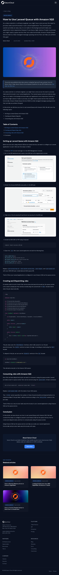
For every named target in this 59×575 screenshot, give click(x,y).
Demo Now (29, 446)
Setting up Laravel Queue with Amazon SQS (16, 127)
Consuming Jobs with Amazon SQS (14, 133)
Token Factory (34, 524)
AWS (11, 151)
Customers (34, 551)
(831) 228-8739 (6, 533)
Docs (32, 546)
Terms (50, 571)
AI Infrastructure (6, 541)
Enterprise (33, 529)
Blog (32, 541)
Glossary (33, 544)
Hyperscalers (5, 544)
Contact (4, 563)
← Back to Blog (6, 11)
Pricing (32, 531)
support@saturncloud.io (8, 531)
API (32, 527)
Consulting (33, 548)
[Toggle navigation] (55, 2)
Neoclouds (5, 546)
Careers (4, 559)
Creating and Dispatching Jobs (13, 130)
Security (4, 561)
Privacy (55, 571)
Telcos (4, 548)
